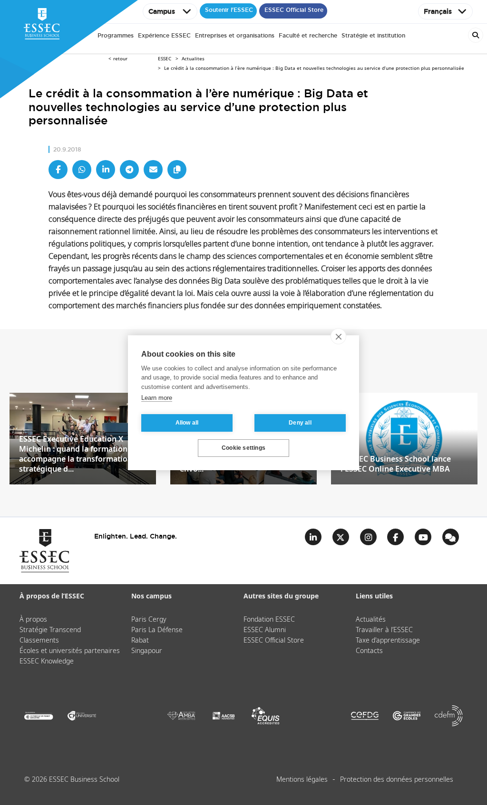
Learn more (156, 397)
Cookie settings (243, 448)
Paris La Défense (157, 630)
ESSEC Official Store (293, 10)
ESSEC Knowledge (46, 661)
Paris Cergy (148, 620)
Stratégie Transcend (50, 630)
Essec (164, 59)
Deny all (300, 422)
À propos (33, 620)
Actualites (193, 59)
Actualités (371, 620)
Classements (39, 640)
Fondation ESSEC (269, 620)
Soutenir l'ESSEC (229, 10)
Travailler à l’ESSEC (384, 630)
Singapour (146, 651)
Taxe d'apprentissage (388, 640)
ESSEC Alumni (265, 630)
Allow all (187, 422)
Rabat (140, 640)
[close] (338, 336)
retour (120, 59)
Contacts (369, 651)
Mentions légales (302, 780)
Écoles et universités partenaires (69, 651)
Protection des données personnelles (396, 780)
